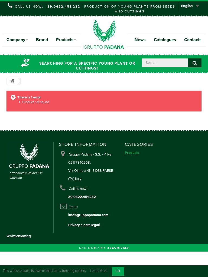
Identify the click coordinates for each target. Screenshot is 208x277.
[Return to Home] (12, 81)
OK (118, 271)
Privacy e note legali (84, 225)
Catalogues (165, 39)
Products (64, 39)
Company (15, 39)
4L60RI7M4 (118, 248)
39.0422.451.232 (63, 6)
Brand (42, 39)
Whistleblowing (18, 236)
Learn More (98, 271)
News (140, 39)
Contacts (193, 39)
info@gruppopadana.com (88, 215)
